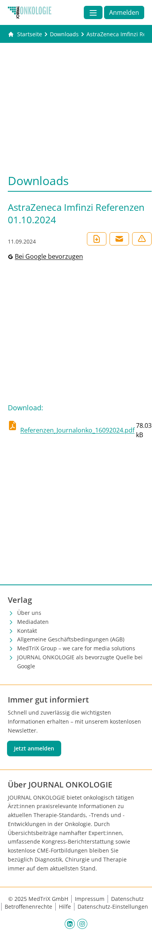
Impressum (89, 898)
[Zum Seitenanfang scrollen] (138, 927)
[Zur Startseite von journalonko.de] (29, 12)
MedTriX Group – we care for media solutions (76, 648)
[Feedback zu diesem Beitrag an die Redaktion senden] (142, 238)
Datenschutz (127, 898)
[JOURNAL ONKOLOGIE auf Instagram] (82, 923)
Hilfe (65, 906)
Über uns (29, 612)
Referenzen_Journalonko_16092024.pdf (77, 430)
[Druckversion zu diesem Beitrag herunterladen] (96, 238)
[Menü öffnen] (93, 12)
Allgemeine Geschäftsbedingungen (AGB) (70, 639)
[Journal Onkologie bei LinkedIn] (70, 923)
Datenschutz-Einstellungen (113, 906)
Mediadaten (33, 621)
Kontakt (27, 630)
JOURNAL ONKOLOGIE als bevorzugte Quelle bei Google (80, 661)
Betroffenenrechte (28, 906)
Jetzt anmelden (34, 748)
